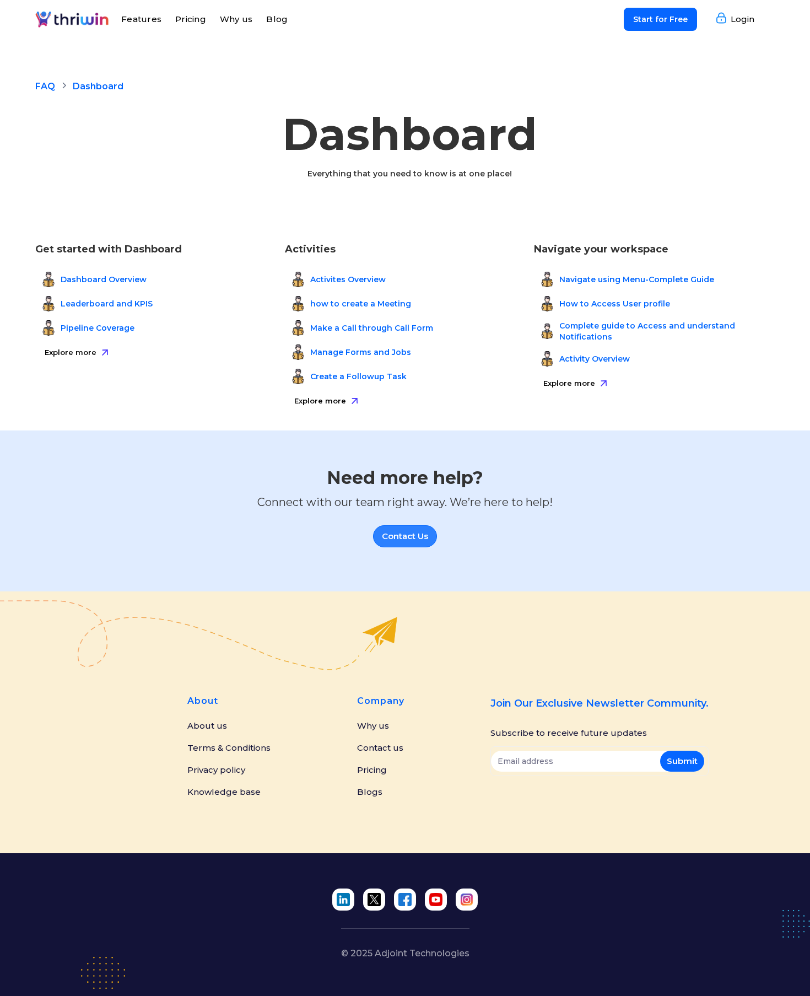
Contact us (380, 748)
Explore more (70, 352)
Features (141, 19)
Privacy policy (216, 770)
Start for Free (660, 19)
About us (207, 726)
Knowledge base (224, 792)
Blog (277, 19)
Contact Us (405, 536)
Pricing (190, 19)
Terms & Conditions (229, 748)
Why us (236, 19)
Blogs (369, 792)
